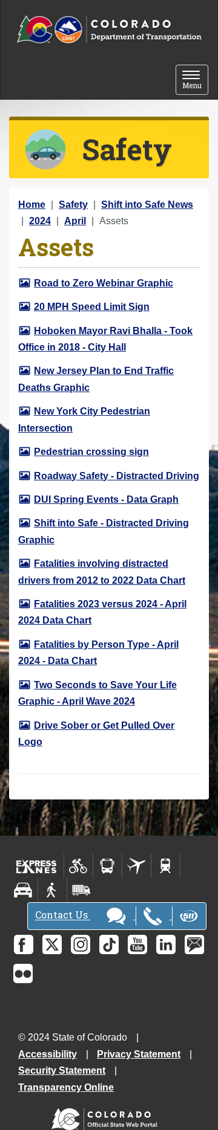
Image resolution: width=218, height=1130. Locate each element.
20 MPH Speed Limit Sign (92, 307)
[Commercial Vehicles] (81, 890)
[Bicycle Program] (78, 866)
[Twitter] (52, 944)
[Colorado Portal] (106, 1116)
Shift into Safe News (147, 204)
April (75, 221)
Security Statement (61, 1070)
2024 (40, 221)
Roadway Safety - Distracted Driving (116, 476)
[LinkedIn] (165, 944)
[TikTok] (109, 944)
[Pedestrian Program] (52, 890)
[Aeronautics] (136, 866)
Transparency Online (66, 1087)
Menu (195, 80)
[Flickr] (23, 973)
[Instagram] (80, 944)
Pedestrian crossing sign (91, 452)
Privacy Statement (138, 1054)
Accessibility (47, 1054)
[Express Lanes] (36, 866)
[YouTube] (137, 944)
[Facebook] (23, 944)
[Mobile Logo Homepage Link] (109, 30)
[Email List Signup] (194, 944)
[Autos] (23, 890)
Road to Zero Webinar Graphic (103, 283)
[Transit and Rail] (107, 866)
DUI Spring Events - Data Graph (106, 499)
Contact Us (62, 915)
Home (31, 204)
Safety (73, 204)
